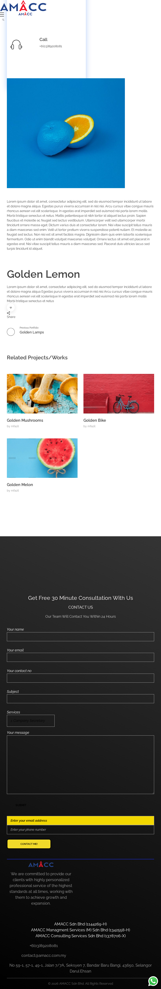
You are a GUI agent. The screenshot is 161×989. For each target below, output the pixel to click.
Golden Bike (94, 420)
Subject (13, 691)
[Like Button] (11, 307)
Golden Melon (20, 484)
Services (13, 712)
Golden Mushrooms (25, 420)
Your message (18, 732)
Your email (15, 650)
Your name (15, 629)
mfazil (15, 426)
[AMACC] (23, 5)
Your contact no (19, 671)
